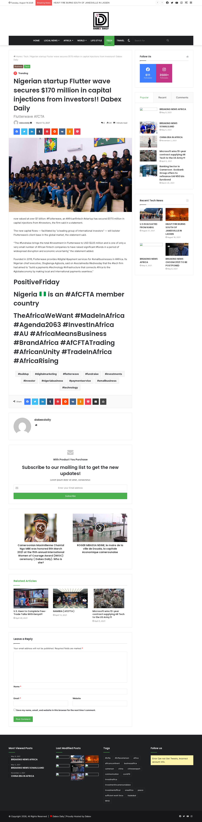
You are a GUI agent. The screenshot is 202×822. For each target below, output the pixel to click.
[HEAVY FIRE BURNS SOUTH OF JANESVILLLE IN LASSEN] (177, 214)
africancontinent (112, 763)
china (120, 768)
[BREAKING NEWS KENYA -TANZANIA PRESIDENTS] (92, 768)
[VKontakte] (62, 131)
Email (17, 698)
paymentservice (81, 380)
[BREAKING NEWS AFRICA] (148, 113)
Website (77, 698)
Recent (162, 97)
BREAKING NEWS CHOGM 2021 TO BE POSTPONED (176, 262)
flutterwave (72, 373)
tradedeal (132, 795)
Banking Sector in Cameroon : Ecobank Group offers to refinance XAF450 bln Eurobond (172, 173)
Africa (67, 40)
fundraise (93, 373)
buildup (24, 373)
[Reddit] (54, 131)
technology (71, 387)
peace (140, 790)
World (81, 40)
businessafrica (130, 763)
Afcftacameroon (122, 758)
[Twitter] (24, 131)
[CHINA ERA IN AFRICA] (148, 141)
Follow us (156, 748)
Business (18, 66)
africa (136, 758)
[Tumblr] (39, 131)
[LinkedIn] (32, 131)
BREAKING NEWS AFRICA (173, 109)
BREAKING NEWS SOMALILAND (168, 125)
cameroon (109, 768)
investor (30, 380)
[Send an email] (31, 123)
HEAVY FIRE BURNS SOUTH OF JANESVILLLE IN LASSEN (82, 2)
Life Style (96, 40)
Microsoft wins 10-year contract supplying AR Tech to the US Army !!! (108, 614)
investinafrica (111, 779)
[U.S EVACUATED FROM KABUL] (151, 214)
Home (36, 40)
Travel (120, 40)
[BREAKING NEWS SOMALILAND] (148, 127)
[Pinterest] (47, 131)
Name (17, 686)
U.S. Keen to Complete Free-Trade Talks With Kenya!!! (30, 613)
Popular (144, 97)
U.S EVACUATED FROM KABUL (148, 225)
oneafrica (129, 790)
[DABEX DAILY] (101, 20)
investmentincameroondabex (118, 785)
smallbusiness (107, 380)
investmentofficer (113, 790)
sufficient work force (114, 795)
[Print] (103, 401)
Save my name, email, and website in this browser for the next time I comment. (56, 710)
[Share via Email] (95, 401)
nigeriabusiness (53, 380)
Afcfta (107, 758)
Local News (50, 40)
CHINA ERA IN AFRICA (171, 137)
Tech (109, 40)
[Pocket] (77, 131)
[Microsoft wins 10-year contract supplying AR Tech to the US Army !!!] (109, 598)
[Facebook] (17, 131)
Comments (182, 97)
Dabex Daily (58, 816)
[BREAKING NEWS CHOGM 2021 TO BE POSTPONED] (177, 249)
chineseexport (134, 768)
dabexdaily (24, 123)
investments (114, 373)
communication (112, 774)
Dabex (88, 816)
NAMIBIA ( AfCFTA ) (63, 611)
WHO (107, 801)
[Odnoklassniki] (70, 131)
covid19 (126, 774)
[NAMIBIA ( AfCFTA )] (70, 598)
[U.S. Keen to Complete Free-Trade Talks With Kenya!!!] (31, 598)
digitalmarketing (47, 373)
